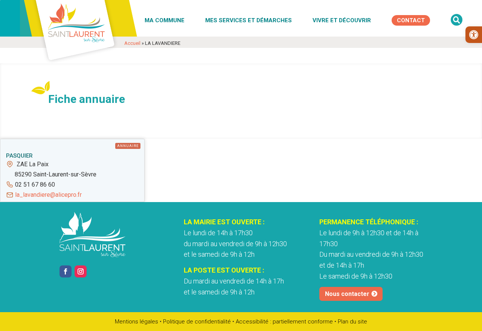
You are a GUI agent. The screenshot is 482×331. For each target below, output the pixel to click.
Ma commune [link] (165, 20)
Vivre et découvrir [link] (342, 20)
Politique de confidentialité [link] (197, 321)
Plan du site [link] (352, 321)
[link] (473, 34)
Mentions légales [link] (136, 321)
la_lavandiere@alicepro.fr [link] (48, 194)
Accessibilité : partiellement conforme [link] (284, 321)
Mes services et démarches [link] (248, 20)
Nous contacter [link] (347, 293)
